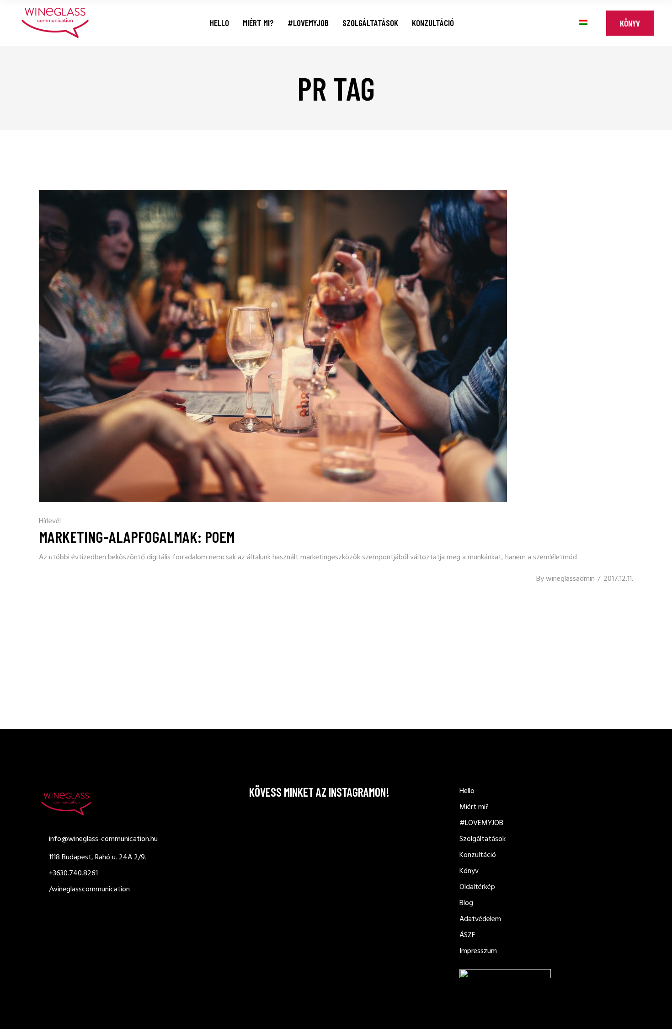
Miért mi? (474, 807)
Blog (466, 903)
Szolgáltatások (482, 839)
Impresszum (478, 951)
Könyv (630, 23)
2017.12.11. (618, 579)
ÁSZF (467, 935)
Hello (467, 791)
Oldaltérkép (477, 887)
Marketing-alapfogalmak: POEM (137, 536)
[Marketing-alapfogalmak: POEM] (273, 346)
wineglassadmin (570, 579)
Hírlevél (50, 521)
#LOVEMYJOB (481, 823)
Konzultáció (477, 855)
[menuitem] (583, 22)
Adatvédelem (480, 919)
